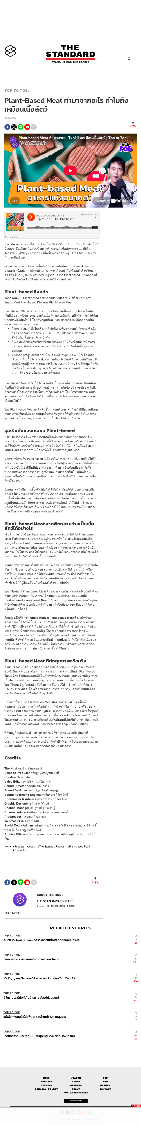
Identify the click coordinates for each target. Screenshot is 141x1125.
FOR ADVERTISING (76, 1093)
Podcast (19, 846)
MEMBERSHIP (76, 1100)
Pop (105, 1078)
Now (105, 1082)
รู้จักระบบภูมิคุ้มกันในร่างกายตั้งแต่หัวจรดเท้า (31, 997)
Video (76, 1082)
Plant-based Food (79, 846)
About (76, 1089)
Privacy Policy (46, 1089)
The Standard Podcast (52, 846)
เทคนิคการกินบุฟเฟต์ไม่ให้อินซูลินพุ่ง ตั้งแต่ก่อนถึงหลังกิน (39, 1036)
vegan (31, 846)
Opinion (46, 1085)
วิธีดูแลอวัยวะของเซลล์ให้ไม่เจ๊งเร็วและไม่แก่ (31, 959)
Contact (105, 1089)
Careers (76, 1085)
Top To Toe (16, 90)
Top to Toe (21, 850)
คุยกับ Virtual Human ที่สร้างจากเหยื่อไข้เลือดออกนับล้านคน (42, 940)
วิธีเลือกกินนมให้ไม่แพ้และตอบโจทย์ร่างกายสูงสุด (34, 1017)
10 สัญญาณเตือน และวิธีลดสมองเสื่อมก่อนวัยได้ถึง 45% (39, 978)
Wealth (76, 1078)
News (46, 1078)
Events (105, 1085)
